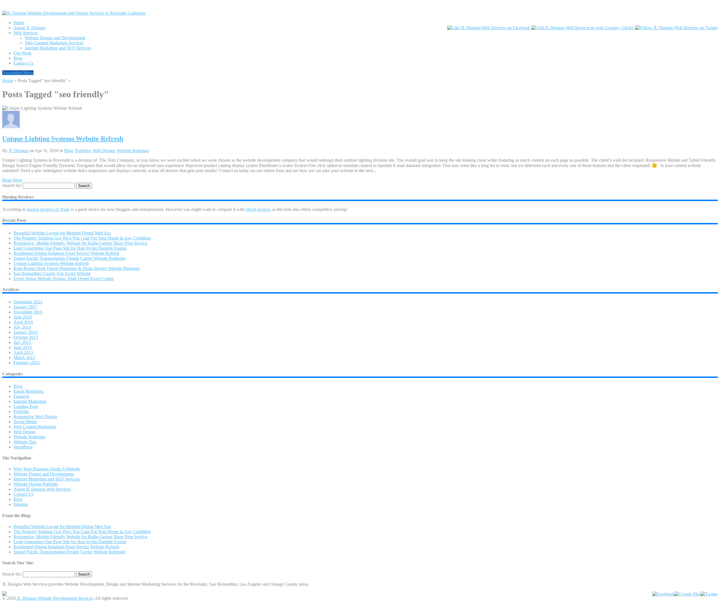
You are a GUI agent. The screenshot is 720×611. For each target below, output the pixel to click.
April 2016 (23, 322)
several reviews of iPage (48, 209)
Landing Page (26, 406)
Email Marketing (28, 391)
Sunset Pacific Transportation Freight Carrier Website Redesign (69, 258)
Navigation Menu (17, 72)
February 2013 (27, 362)
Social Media (25, 421)
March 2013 (24, 357)
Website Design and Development (55, 37)
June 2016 (23, 317)
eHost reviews (258, 209)
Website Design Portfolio (36, 484)
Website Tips (25, 441)
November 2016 (28, 312)
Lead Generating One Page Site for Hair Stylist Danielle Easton (70, 248)
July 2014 (22, 327)
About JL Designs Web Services (42, 489)
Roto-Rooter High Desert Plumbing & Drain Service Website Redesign (77, 268)
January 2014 (25, 332)
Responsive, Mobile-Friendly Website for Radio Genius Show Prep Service (80, 243)
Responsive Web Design (35, 416)
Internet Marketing (30, 401)
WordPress (23, 447)
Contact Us (23, 63)
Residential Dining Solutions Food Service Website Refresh (66, 253)
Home (19, 22)
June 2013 (23, 347)
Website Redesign (133, 150)
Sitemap (21, 504)
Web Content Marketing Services (54, 42)
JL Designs (18, 150)
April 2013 (23, 352)
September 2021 (28, 301)
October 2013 (26, 337)
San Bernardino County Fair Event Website (52, 273)
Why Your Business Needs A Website (47, 468)
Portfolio (83, 150)
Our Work (23, 53)
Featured (21, 396)
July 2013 (22, 342)
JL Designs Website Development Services (55, 598)
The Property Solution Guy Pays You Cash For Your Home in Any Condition (82, 238)
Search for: (12, 185)
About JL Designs (30, 27)
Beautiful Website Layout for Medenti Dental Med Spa (62, 233)
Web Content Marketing (35, 426)
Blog (18, 58)
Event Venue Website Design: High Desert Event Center (64, 278)
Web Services (26, 32)
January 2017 (25, 307)
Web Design (104, 150)
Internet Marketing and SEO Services (58, 48)
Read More (12, 180)
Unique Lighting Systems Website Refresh (62, 138)
